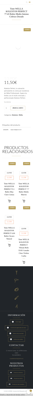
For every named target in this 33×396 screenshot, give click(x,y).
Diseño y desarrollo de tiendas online (12, 395)
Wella (21, 115)
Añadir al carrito (17, 108)
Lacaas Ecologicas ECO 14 (16, 129)
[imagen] (5, 70)
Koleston (15, 115)
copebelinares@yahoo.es (16, 358)
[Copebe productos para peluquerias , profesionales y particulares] (7, 2)
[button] (9, 201)
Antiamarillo (5, 129)
